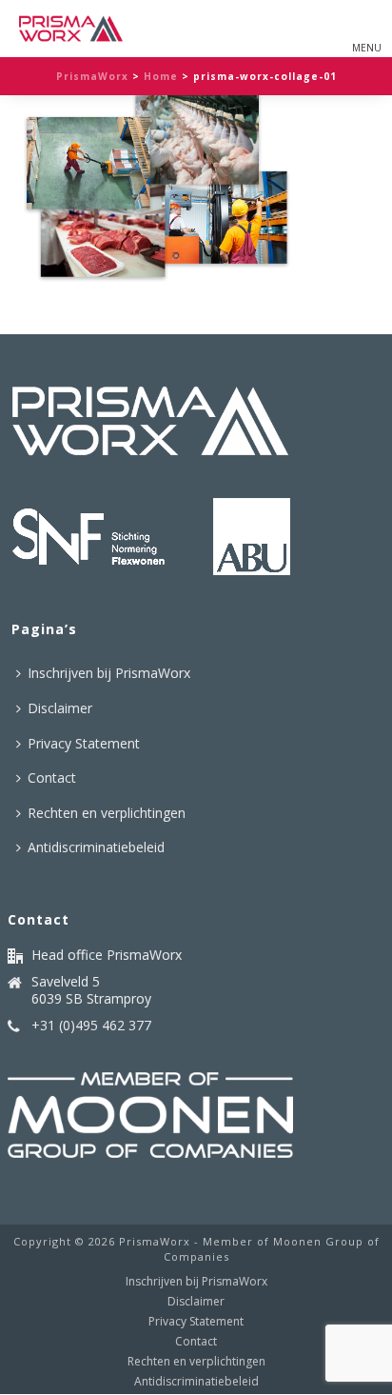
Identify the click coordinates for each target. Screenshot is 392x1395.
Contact (52, 777)
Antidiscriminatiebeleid (96, 847)
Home (161, 76)
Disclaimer (60, 708)
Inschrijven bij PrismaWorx (109, 673)
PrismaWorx (92, 76)
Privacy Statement (84, 743)
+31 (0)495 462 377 (91, 1025)
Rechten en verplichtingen (107, 813)
